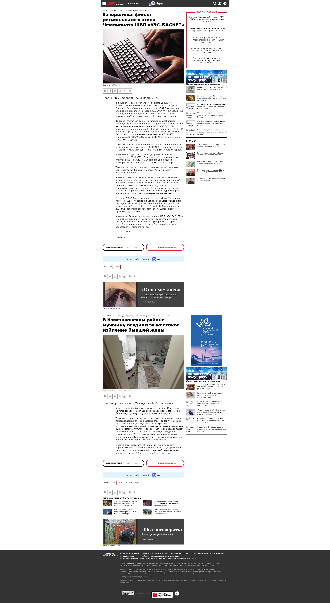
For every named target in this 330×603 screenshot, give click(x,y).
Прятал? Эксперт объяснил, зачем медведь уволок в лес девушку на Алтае (211, 123)
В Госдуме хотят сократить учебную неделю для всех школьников (210, 145)
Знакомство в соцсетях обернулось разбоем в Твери (210, 179)
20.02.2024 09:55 (109, 10)
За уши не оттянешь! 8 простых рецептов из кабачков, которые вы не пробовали (212, 98)
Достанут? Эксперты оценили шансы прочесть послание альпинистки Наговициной (212, 106)
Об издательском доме (130, 554)
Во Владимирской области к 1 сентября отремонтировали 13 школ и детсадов (206, 40)
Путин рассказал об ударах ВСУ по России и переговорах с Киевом (210, 171)
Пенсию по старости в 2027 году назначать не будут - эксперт (209, 162)
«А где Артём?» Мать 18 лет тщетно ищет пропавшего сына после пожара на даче (211, 404)
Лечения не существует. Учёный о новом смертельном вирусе (210, 88)
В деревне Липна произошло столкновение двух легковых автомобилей (207, 60)
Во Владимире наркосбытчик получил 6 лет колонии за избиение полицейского (126, 503)
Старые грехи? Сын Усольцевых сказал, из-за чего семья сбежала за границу (211, 429)
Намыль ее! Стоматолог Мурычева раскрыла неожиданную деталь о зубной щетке (211, 421)
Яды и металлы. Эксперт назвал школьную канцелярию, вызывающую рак (210, 395)
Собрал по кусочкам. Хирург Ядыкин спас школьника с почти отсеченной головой (212, 132)
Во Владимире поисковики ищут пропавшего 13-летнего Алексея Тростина (207, 50)
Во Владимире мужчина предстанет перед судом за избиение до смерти (125, 512)
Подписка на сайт (127, 556)
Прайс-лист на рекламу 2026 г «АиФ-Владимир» (160, 556)
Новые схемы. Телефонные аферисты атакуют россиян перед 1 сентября (207, 29)
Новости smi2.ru (111, 308)
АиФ (118, 85)
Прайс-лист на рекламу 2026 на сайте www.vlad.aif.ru (142, 559)
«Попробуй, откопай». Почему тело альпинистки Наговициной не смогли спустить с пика (211, 412)
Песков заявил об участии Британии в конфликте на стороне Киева (211, 154)
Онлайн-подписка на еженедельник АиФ (207, 554)
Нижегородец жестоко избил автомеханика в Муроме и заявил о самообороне (167, 512)
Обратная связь (161, 554)
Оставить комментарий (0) (165, 247)
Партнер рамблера (143, 593)
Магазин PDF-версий (179, 554)
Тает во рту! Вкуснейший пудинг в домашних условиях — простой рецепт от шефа (211, 387)
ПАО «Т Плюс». (123, 231)
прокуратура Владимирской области (118, 390)
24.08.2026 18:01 (109, 316)
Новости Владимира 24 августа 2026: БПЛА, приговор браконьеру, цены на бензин (206, 19)
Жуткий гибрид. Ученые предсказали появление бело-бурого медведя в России (212, 115)
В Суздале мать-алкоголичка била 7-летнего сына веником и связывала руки (167, 503)
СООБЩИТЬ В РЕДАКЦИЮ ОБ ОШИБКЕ (182, 559)
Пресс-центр (147, 554)
